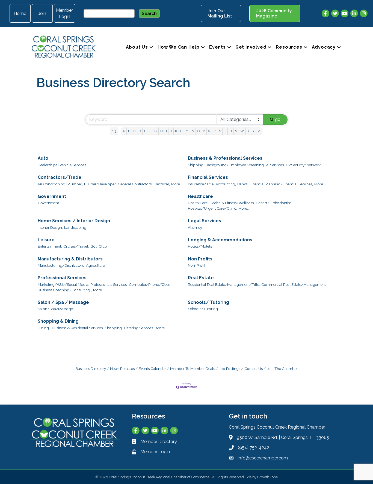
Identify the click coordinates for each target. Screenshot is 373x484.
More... (176, 184)
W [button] (242, 131)
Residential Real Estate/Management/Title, (224, 284)
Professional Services (62, 277)
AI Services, (275, 165)
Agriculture (95, 265)
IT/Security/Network (303, 165)
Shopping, (114, 328)
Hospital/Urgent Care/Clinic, (212, 208)
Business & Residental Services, (77, 328)
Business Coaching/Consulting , (65, 290)
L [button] (181, 131)
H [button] (161, 131)
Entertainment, (50, 246)
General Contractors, (135, 184)
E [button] (145, 131)
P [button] (204, 131)
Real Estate (201, 277)
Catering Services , (139, 328)
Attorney (195, 227)
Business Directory (90, 368)
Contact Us (253, 368)
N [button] (193, 131)
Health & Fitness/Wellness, (232, 203)
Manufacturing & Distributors (70, 259)
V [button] (236, 131)
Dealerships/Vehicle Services (62, 165)
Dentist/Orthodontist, (274, 203)
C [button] (134, 131)
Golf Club (98, 246)
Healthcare (200, 196)
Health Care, (198, 203)
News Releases (122, 368)
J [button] (171, 131)
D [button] (140, 131)
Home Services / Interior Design (74, 220)
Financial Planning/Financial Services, (281, 184)
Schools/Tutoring (203, 309)
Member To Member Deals (192, 368)
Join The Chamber (282, 368)
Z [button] (259, 131)
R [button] (214, 131)
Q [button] (209, 131)
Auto (43, 158)
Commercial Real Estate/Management (293, 284)
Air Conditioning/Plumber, (60, 184)
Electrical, (162, 184)
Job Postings (229, 368)
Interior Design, (50, 227)
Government (52, 196)
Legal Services (204, 220)
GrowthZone (267, 477)
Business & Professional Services (225, 158)
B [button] (129, 131)
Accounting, (226, 184)
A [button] (124, 131)
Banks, (242, 184)
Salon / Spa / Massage (63, 302)
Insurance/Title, (201, 184)
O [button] (198, 131)
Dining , (44, 328)
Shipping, (196, 165)
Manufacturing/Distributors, (61, 265)
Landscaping (75, 227)
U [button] (230, 131)
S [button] (220, 131)
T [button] (225, 131)
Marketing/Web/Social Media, (63, 284)
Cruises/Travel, (76, 246)
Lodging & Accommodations (220, 239)
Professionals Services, (109, 284)
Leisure (46, 239)
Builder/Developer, (100, 184)
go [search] (277, 119)
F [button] (150, 131)
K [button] (176, 131)
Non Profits (200, 259)
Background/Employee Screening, (235, 165)
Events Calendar (152, 368)
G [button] (156, 131)
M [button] (187, 131)
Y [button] (253, 131)
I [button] (166, 131)
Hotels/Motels (200, 246)
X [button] (248, 131)
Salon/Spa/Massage (55, 309)
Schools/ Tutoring (208, 302)
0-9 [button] (114, 131)
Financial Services (208, 177)
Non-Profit (196, 265)
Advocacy (324, 47)
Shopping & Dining (58, 321)
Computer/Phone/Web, (149, 284)
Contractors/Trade (59, 177)
